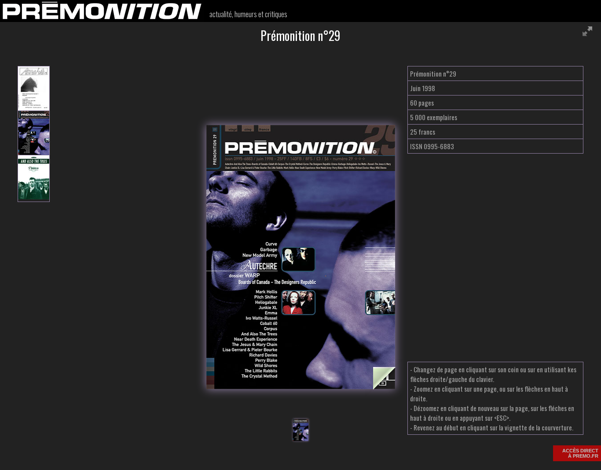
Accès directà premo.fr (580, 453)
